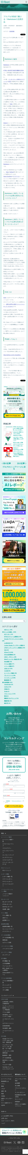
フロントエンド (8, 693)
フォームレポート (7, 966)
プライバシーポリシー (16, 800)
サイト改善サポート (6, 1103)
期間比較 (4, 940)
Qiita (7, 172)
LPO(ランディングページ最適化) (13, 647)
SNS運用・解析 (6, 1028)
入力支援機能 (6, 963)
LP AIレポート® (6, 904)
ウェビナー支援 (6, 1064)
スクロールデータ (7, 860)
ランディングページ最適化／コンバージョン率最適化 (8, 1007)
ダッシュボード (6, 985)
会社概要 (17, 1083)
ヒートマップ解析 (9, 673)
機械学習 (6, 701)
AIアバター (7, 634)
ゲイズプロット (6, 931)
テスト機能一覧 (6, 915)
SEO (5, 650)
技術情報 (11, 31)
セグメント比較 (6, 942)
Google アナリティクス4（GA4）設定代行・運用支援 (7, 1040)
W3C (9, 81)
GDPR (3, 1105)
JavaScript (7, 684)
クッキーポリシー (20, 1092)
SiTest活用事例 (8, 654)
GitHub (12, 172)
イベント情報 (8, 666)
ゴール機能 (5, 990)
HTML (5, 70)
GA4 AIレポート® (7, 906)
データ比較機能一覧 (8, 937)
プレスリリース (8, 675)
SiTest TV (7, 652)
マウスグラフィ (6, 848)
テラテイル (16, 176)
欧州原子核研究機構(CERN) (16, 70)
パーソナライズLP (7, 948)
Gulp (4, 297)
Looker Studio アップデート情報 (13, 645)
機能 (2, 833)
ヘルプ (3, 1123)
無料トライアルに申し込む (14, 806)
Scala (5, 691)
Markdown (6, 64)
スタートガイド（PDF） (8, 1120)
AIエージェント (6, 870)
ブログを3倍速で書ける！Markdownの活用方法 (13, 19)
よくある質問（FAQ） (7, 1116)
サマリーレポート (7, 881)
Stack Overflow (7, 176)
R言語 (6, 689)
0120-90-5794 (14, 767)
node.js (6, 686)
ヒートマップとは (6, 1079)
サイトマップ (18, 1099)
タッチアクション (7, 857)
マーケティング (8, 677)
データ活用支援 (6, 1057)
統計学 (6, 703)
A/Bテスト (5, 917)
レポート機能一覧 (7, 876)
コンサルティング (6, 995)
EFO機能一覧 (6, 961)
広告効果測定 (6, 1025)
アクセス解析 (8, 664)
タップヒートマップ (8, 855)
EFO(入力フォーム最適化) (11, 636)
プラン (3, 1083)
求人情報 (17, 1085)
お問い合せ (4, 1118)
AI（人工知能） (8, 632)
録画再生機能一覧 (7, 926)
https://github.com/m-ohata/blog (12, 355)
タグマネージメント (8, 1023)
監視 (5, 696)
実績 (2, 1093)
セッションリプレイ (8, 929)
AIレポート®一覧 (7, 901)
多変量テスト (6, 920)
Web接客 (6, 661)
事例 (2, 1086)
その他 (6, 671)
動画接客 (6, 680)
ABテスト (7, 629)
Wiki (11, 104)
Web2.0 (5, 123)
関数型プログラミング (10, 698)
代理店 (3, 1096)
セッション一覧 (6, 987)
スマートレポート (7, 879)
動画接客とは (5, 1081)
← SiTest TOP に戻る (14, 1138)
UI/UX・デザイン (9, 657)
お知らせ (6, 668)
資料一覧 (3, 1091)
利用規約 (8, 800)
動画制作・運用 (6, 1055)
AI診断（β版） (6, 909)
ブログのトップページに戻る (14, 468)
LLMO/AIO (7, 643)
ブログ (3, 1088)
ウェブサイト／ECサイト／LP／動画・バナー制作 (7, 1046)
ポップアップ (6, 954)
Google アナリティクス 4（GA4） (14, 639)
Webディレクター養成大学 (11, 659)
